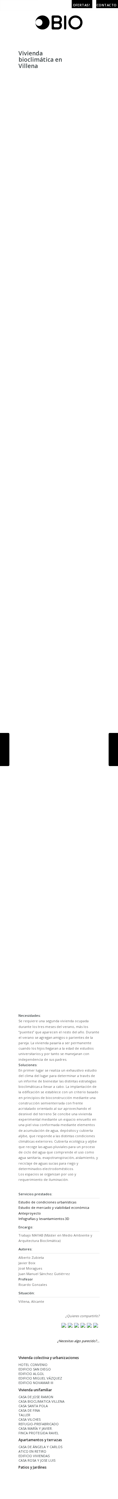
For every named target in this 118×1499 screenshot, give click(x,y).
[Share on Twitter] (70, 1325)
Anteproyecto (29, 1213)
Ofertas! (81, 5)
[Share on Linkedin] (89, 1325)
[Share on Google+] (76, 1325)
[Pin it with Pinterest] (82, 1325)
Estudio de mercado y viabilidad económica (53, 1207)
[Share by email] (95, 1325)
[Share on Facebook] (63, 1325)
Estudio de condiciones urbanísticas (47, 1202)
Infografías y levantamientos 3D (43, 1218)
